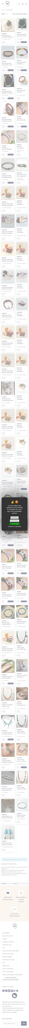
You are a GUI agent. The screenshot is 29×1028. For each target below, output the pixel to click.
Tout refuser (14, 517)
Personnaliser (14, 520)
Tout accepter (15, 523)
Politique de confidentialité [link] (14, 526)
